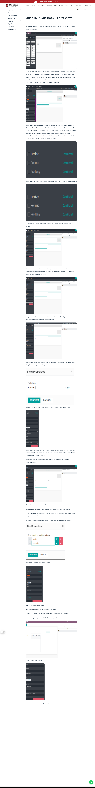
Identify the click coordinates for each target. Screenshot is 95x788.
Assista (61, 5)
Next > (86, 9)
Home (27, 5)
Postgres (49, 5)
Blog (72, 5)
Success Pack (41, 5)
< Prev (77, 9)
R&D (55, 5)
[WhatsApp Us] (91, 782)
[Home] (12, 5)
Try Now (58, 1)
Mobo (66, 5)
